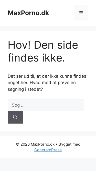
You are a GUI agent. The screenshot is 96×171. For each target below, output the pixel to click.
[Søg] (15, 117)
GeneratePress (48, 149)
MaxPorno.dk (28, 13)
